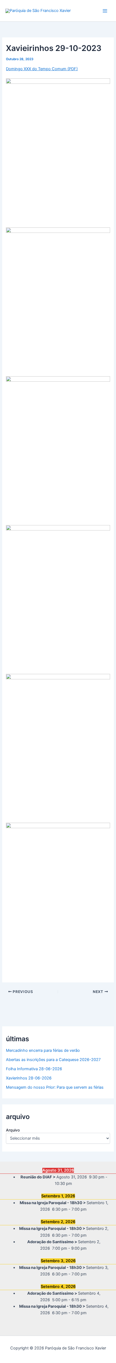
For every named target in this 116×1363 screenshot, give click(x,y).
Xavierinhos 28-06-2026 (29, 1078)
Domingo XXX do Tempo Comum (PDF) (42, 68)
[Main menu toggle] (105, 11)
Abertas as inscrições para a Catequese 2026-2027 (53, 1059)
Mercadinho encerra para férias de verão (43, 1050)
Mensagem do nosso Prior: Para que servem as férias (55, 1087)
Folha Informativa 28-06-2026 (34, 1068)
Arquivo (13, 1130)
